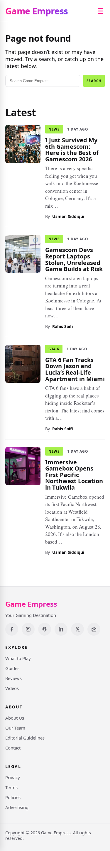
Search (94, 80)
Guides (12, 668)
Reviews (13, 678)
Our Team (15, 728)
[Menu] (100, 11)
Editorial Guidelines (25, 738)
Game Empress (36, 11)
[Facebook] (11, 629)
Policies (13, 797)
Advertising (16, 807)
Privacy (12, 777)
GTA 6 (53, 348)
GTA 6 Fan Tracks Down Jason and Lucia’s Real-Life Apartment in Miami (75, 369)
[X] (77, 629)
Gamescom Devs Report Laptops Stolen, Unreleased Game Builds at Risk (74, 259)
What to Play (18, 658)
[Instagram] (28, 629)
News (54, 129)
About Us (14, 718)
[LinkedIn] (61, 629)
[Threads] (44, 629)
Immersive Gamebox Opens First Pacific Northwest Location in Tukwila (74, 474)
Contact (13, 748)
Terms (11, 787)
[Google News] (93, 629)
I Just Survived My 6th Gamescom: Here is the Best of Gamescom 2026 (72, 149)
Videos (12, 688)
